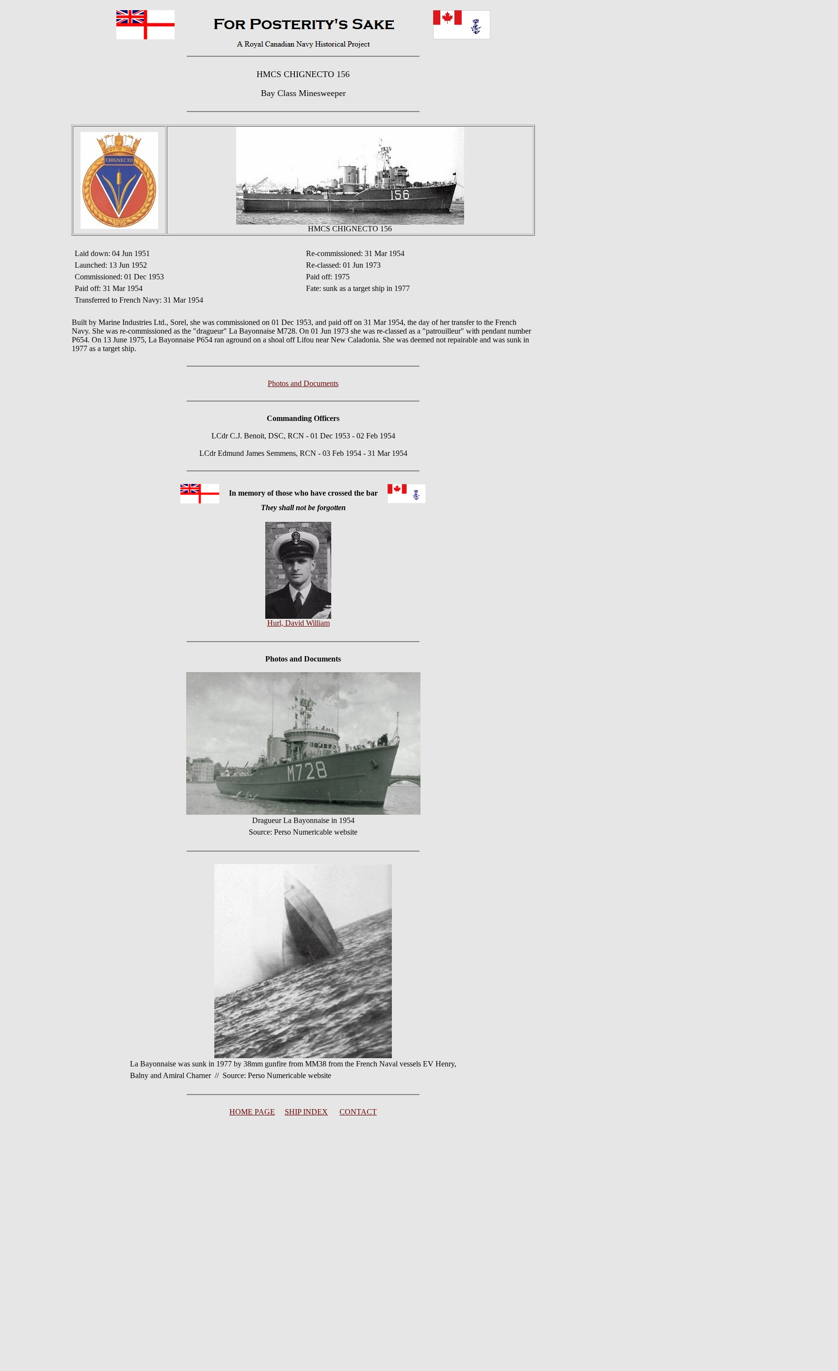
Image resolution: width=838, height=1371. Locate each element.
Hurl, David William (298, 623)
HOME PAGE (252, 1112)
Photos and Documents (303, 383)
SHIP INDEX (306, 1112)
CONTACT (358, 1112)
